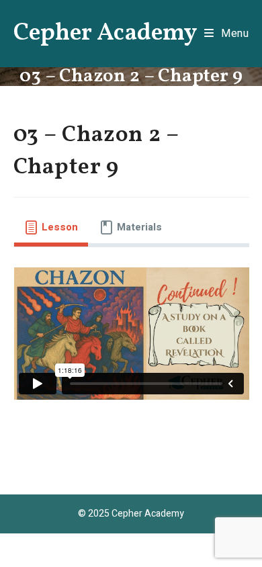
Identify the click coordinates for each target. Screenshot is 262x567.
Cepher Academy (105, 33)
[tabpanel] (131, 340)
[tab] (51, 227)
